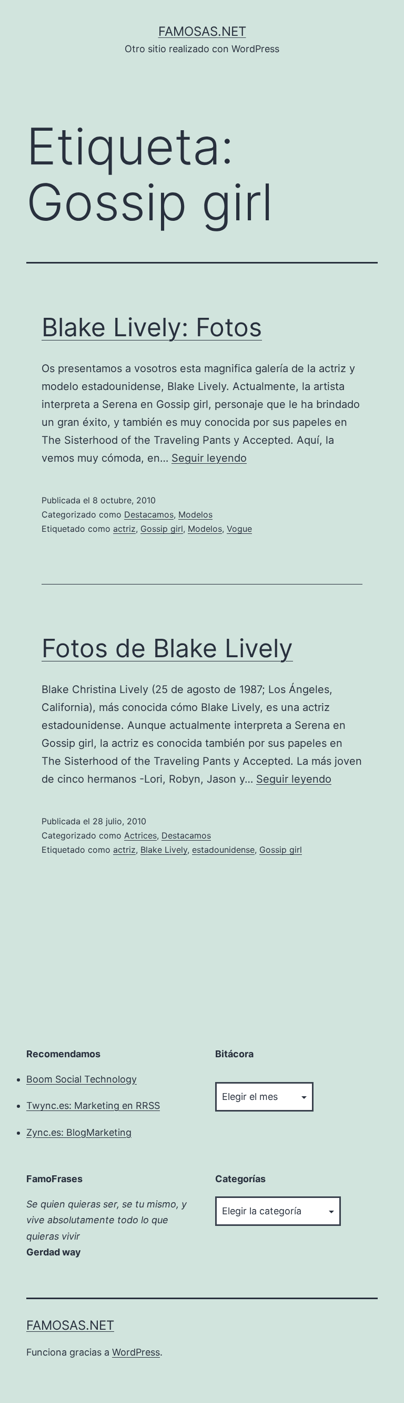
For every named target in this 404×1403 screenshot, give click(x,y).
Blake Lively (163, 849)
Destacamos (149, 514)
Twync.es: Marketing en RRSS (93, 1105)
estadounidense (223, 849)
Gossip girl (161, 528)
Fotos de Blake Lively (167, 648)
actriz (124, 528)
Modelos (195, 514)
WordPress (136, 1352)
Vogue (239, 528)
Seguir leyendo (209, 458)
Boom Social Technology (81, 1079)
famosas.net (202, 31)
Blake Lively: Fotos (152, 327)
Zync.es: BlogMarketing (79, 1132)
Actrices (140, 835)
